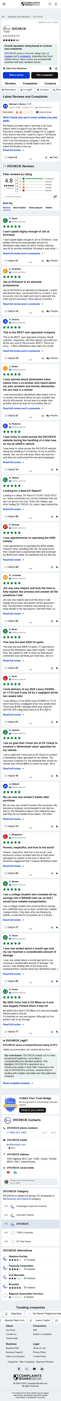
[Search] (27, 196)
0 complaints (24, 56)
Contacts (50, 83)
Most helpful (19, 208)
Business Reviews (44, 1362)
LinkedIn (42, 1368)
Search (50, 4)
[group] (9, 90)
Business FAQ (12, 1348)
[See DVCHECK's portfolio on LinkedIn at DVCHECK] (15, 1172)
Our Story (10, 1330)
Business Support (14, 1352)
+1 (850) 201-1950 (16, 1133)
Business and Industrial (19, 1199)
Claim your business (15, 1357)
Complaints (30, 83)
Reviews (10, 83)
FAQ (35, 1330)
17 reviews (9, 188)
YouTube (34, 1368)
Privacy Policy (39, 1352)
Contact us (11, 1334)
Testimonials (12, 1338)
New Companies (27, 1362)
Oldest (48, 208)
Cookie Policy (39, 1357)
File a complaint (45, 75)
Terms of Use (39, 1348)
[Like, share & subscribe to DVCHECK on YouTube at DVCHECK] (8, 1172)
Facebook (19, 1368)
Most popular (35, 208)
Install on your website (32, 1110)
